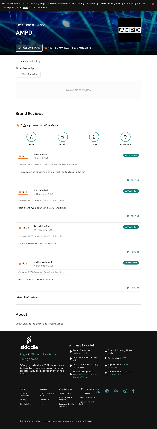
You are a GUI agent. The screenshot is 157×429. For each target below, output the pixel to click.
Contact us (44, 400)
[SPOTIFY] (106, 391)
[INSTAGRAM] (125, 391)
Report (135, 180)
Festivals (49, 354)
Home (19, 24)
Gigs (23, 354)
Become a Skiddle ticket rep (66, 405)
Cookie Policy (25, 404)
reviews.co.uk (80, 353)
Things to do (29, 359)
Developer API (65, 393)
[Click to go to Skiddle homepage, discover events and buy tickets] (29, 342)
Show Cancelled (30, 74)
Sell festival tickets (86, 397)
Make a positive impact (120, 373)
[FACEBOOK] (133, 391)
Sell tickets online (86, 389)
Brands (29, 24)
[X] (97, 391)
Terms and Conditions (24, 394)
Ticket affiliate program (65, 398)
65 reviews (51, 125)
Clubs (35, 354)
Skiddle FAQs (84, 393)
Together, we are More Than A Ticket (85, 376)
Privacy (23, 400)
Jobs (42, 404)
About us (43, 389)
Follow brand (31, 47)
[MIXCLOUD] (116, 391)
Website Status (65, 389)
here (25, 7)
